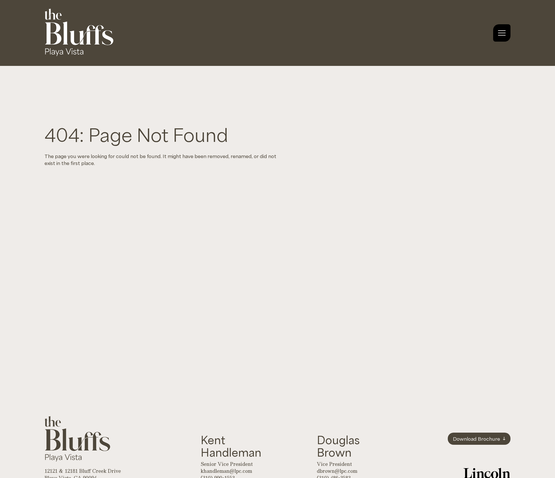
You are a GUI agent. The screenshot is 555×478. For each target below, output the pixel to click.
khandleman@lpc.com (226, 471)
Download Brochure (476, 438)
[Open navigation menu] (501, 33)
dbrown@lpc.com (337, 471)
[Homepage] (79, 53)
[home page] (77, 439)
